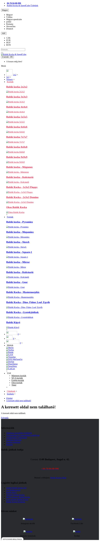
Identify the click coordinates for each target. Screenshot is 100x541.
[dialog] (12, 539)
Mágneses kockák (18, 376)
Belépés (9, 445)
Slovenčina (10, 26)
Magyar (9, 15)
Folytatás (4, 418)
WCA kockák (17, 378)
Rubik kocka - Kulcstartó (19, 177)
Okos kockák (16, 383)
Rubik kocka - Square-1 (19, 252)
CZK (8, 38)
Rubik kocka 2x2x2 (16, 86)
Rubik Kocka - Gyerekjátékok (22, 312)
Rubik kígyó (11, 492)
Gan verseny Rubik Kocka (17, 499)
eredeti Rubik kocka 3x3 (16, 488)
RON (8, 45)
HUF (8, 42)
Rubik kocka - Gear (17, 282)
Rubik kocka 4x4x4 (16, 107)
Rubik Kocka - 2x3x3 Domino (22, 197)
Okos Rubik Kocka (16, 207)
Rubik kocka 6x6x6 (16, 126)
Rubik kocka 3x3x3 (16, 96)
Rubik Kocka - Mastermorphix (22, 292)
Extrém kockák (17, 380)
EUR (8, 40)
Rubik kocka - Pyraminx (19, 222)
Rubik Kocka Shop (58, 478)
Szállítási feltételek (13, 440)
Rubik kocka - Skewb (17, 242)
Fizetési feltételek (13, 442)
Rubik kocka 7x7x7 (16, 137)
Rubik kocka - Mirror (18, 262)
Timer (13, 385)
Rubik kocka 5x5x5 (16, 117)
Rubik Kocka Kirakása (15, 502)
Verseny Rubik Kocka (15, 495)
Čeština (9, 17)
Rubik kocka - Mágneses (19, 167)
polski (8, 22)
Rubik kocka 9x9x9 (16, 157)
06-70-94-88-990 (14, 3)
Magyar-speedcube (14, 19)
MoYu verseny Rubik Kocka (18, 497)
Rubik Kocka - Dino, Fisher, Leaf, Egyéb (28, 302)
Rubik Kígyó (13, 322)
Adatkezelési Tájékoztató (16, 438)
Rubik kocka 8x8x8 (16, 147)
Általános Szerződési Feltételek (19, 433)
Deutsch (9, 29)
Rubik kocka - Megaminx (20, 232)
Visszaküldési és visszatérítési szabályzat (22, 435)
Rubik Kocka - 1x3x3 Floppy (22, 187)
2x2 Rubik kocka (13, 490)
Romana (9, 24)
